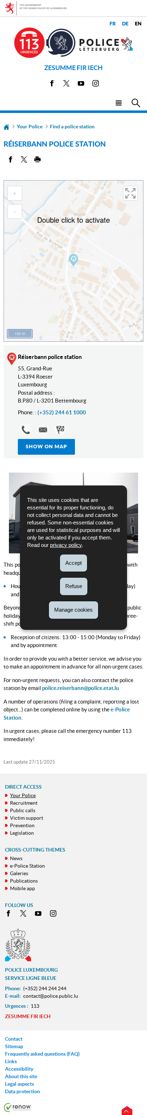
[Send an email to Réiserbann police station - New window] (43, 430)
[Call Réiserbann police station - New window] (26, 430)
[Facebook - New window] (52, 84)
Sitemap (14, 1046)
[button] (118, 102)
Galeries (19, 873)
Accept (73, 562)
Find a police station (72, 126)
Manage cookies (73, 610)
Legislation (22, 833)
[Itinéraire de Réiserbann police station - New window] (60, 430)
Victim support (26, 818)
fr (113, 24)
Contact (13, 1039)
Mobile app (22, 888)
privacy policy (66, 545)
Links (11, 1061)
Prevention (22, 825)
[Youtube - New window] (81, 84)
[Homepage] (6, 126)
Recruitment (23, 803)
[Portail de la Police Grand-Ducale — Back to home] (106, 44)
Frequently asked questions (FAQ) (42, 1054)
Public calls (22, 810)
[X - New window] (66, 84)
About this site (21, 1076)
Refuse (73, 586)
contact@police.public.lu (50, 996)
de (125, 24)
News (16, 858)
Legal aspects (19, 1084)
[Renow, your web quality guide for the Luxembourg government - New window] (17, 1107)
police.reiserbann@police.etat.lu (80, 688)
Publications (24, 881)
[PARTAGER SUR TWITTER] (24, 159)
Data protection (22, 1091)
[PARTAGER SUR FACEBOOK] (10, 159)
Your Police (29, 126)
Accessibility (19, 1069)
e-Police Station (27, 866)
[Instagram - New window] (95, 84)
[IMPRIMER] (38, 159)
